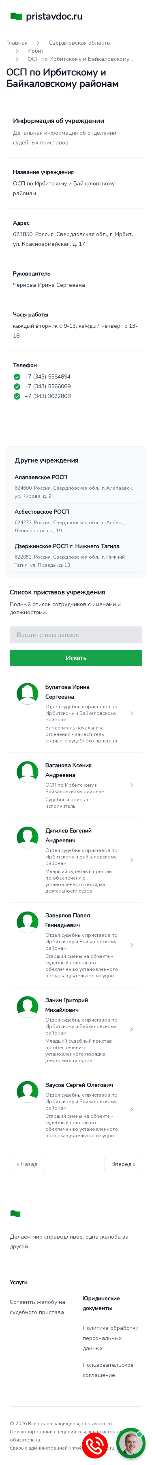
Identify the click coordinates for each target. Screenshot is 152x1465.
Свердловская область (79, 43)
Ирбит (36, 51)
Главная (17, 43)
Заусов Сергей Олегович (79, 1085)
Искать (76, 658)
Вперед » (123, 1164)
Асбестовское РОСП (42, 512)
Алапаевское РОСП (41, 477)
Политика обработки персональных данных (111, 1338)
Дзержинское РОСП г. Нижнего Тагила (67, 546)
